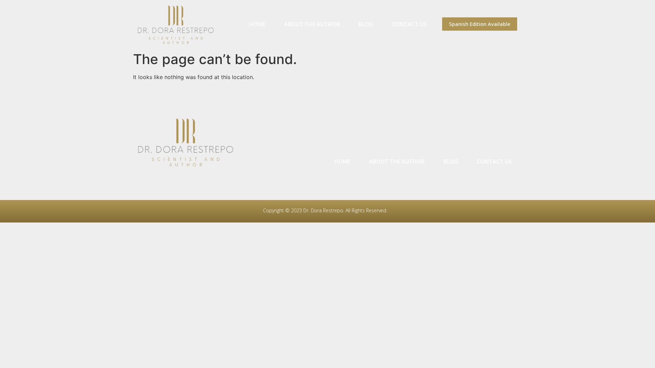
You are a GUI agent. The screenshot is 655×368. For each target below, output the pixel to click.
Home (257, 24)
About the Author (312, 24)
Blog (366, 24)
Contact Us (409, 24)
